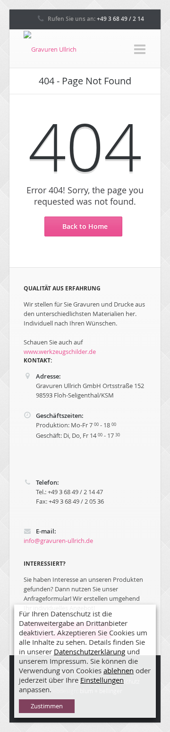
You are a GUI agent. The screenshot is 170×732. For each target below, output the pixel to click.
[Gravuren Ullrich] (50, 49)
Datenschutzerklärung (89, 651)
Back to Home (85, 226)
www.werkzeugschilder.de (60, 351)
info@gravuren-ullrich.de (58, 540)
